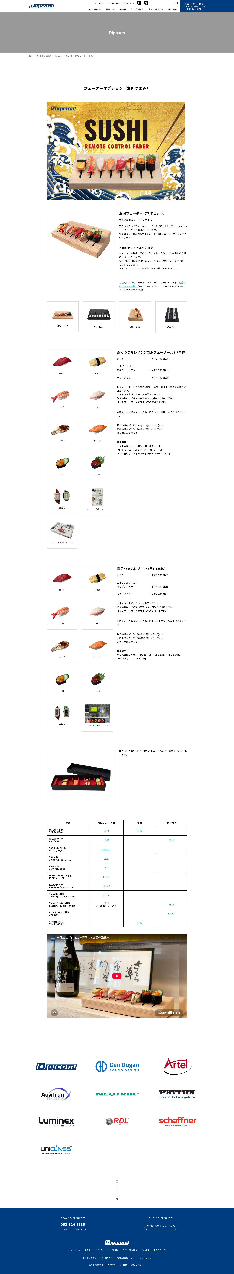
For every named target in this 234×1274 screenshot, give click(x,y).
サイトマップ (145, 1258)
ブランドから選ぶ (44, 56)
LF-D (106, 830)
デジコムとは (94, 9)
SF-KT (171, 913)
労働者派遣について (126, 1258)
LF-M (106, 840)
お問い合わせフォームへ (161, 1226)
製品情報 (110, 9)
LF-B (106, 903)
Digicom (58, 56)
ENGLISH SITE (195, 9)
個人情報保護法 (89, 1258)
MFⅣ (139, 830)
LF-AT (106, 876)
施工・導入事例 (156, 9)
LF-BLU (106, 849)
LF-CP (106, 895)
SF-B (171, 904)
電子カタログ (100, 3)
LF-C (106, 867)
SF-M (171, 840)
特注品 (123, 9)
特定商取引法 (107, 1258)
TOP (31, 56)
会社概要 (172, 9)
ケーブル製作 (137, 9)
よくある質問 (128, 3)
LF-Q (106, 858)
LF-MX (106, 886)
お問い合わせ (114, 3)
